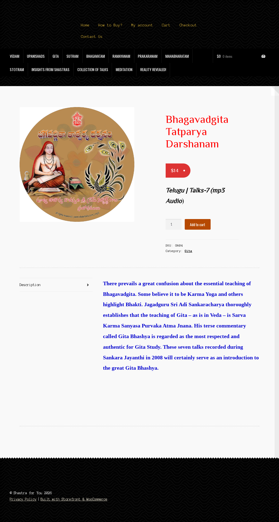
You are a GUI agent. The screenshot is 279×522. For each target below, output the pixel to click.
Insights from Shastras (50, 69)
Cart (166, 25)
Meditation (124, 69)
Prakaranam (147, 56)
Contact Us (92, 37)
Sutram (72, 56)
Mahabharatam (177, 56)
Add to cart (197, 224)
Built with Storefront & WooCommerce (74, 499)
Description (30, 285)
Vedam (14, 56)
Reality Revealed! (153, 69)
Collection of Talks (92, 69)
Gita (56, 56)
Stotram (17, 69)
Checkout (188, 25)
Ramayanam (121, 56)
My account (142, 25)
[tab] (56, 285)
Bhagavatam (95, 56)
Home (85, 25)
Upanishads (36, 56)
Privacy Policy (23, 499)
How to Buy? (110, 25)
